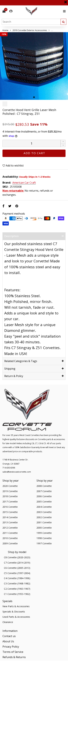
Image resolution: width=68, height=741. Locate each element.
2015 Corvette (10, 512)
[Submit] (63, 22)
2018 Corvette (10, 496)
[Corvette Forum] (43, 11)
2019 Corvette (10, 491)
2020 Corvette (10, 485)
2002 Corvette (44, 517)
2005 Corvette (44, 501)
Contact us (9, 636)
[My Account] (10, 11)
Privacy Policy (10, 646)
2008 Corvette (44, 485)
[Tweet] (9, 206)
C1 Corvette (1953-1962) (17, 594)
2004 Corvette (44, 506)
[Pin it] (16, 206)
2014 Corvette (10, 517)
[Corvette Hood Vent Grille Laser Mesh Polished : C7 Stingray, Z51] (34, 66)
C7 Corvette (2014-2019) (17, 562)
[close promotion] (65, 1)
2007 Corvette (44, 491)
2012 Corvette (10, 527)
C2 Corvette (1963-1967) (17, 588)
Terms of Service (12, 652)
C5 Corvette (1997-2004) (17, 573)
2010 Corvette (10, 538)
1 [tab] (34, 97)
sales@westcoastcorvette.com (16, 471)
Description (11, 236)
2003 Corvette (44, 512)
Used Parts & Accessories (16, 616)
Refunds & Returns (14, 657)
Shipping (9, 368)
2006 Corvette (44, 496)
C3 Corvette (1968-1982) (17, 583)
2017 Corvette (10, 501)
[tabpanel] (34, 66)
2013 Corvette (10, 522)
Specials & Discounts (13, 611)
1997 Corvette (44, 543)
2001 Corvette (44, 522)
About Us (8, 641)
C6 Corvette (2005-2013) (17, 567)
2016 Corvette (10, 506)
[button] (63, 145)
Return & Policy (13, 376)
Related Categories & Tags (20, 361)
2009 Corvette (10, 543)
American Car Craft (24, 182)
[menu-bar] (63, 11)
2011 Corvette (10, 532)
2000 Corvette (44, 527)
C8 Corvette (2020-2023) (17, 557)
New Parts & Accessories (16, 606)
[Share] (3, 206)
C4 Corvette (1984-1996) (17, 578)
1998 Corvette (44, 538)
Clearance (7, 622)
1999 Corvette (44, 532)
